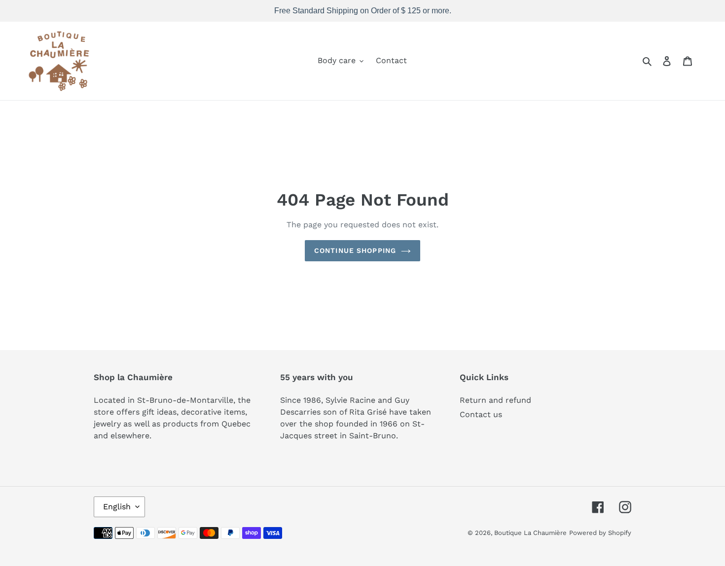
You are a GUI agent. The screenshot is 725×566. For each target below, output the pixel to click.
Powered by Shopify (600, 532)
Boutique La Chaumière (530, 532)
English (117, 506)
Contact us (481, 414)
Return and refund (495, 400)
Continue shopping (355, 250)
